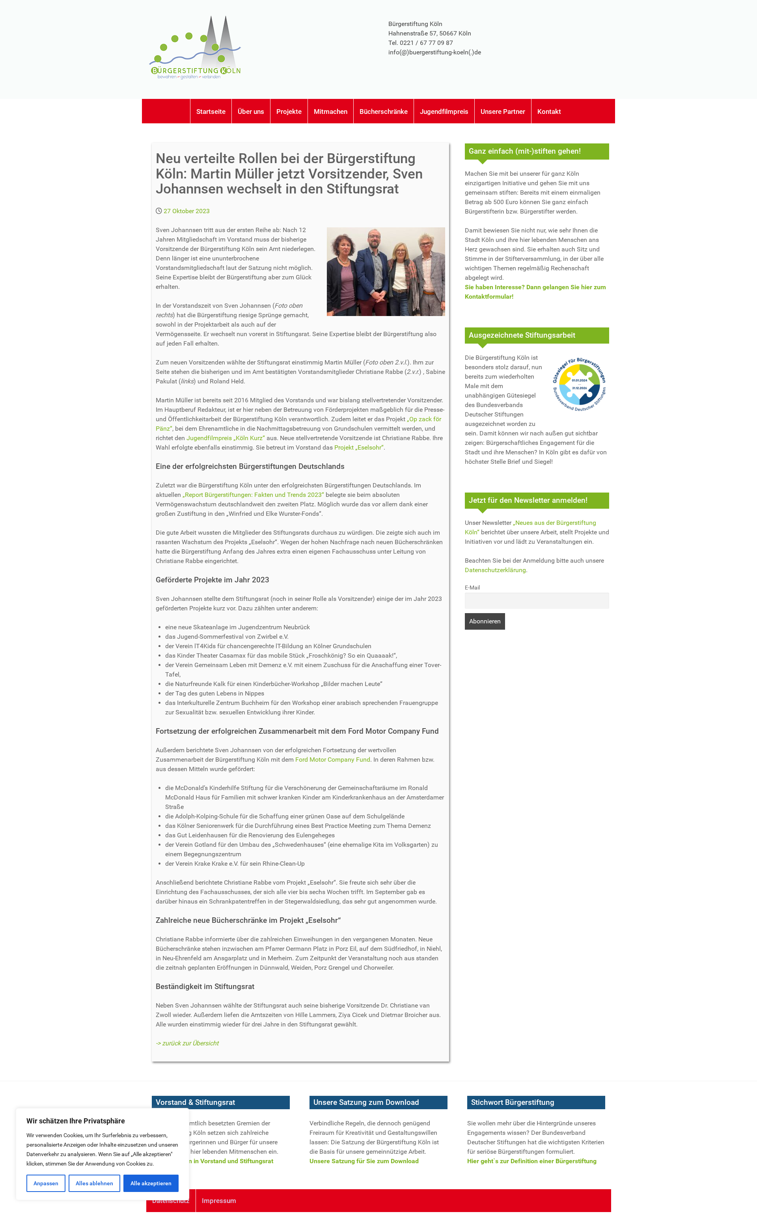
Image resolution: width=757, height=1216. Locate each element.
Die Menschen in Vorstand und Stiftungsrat (212, 1161)
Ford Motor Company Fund (332, 759)
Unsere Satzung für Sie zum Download (364, 1161)
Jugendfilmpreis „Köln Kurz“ (225, 438)
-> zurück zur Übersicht (187, 1043)
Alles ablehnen (94, 1183)
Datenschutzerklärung (495, 570)
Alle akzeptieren (151, 1183)
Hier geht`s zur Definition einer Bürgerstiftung (532, 1161)
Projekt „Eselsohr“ (359, 447)
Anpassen (46, 1183)
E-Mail (472, 587)
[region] (102, 1154)
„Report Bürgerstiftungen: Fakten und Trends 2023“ (253, 494)
